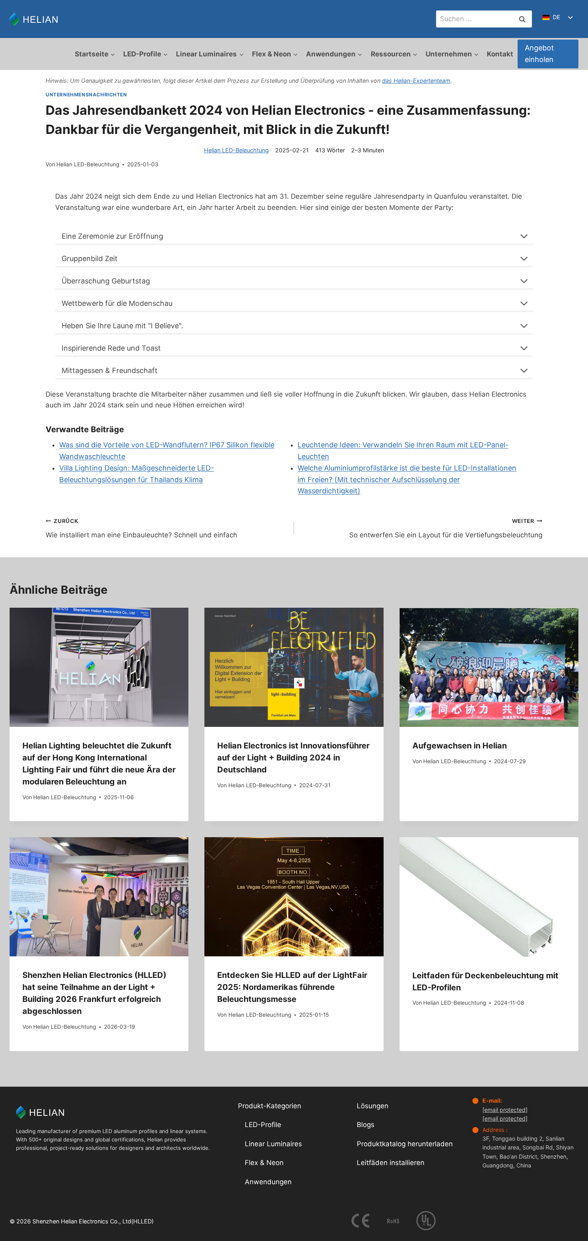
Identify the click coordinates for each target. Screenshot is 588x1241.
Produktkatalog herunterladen (405, 1144)
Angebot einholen (539, 54)
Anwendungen (268, 1182)
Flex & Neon (264, 1163)
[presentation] (99, 667)
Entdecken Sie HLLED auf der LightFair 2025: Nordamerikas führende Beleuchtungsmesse (292, 987)
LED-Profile (263, 1125)
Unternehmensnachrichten (86, 95)
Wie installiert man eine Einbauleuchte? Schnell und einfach (141, 528)
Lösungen (372, 1106)
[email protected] (505, 1109)
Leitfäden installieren (390, 1163)
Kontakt (500, 54)
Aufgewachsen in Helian (459, 745)
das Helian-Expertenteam (416, 80)
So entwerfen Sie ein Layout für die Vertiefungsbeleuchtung (445, 528)
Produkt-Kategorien (269, 1106)
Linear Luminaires (273, 1144)
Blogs (365, 1125)
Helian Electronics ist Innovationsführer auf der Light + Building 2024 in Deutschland (293, 757)
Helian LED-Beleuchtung (236, 150)
